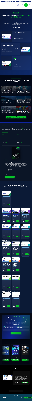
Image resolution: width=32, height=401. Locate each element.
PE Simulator (18, 5)
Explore (12, 395)
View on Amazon (6, 359)
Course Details (5, 216)
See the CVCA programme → (21, 117)
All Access (18, 395)
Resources (21, 4)
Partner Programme (13, 396)
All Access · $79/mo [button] (26, 5)
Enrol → (8, 204)
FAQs (15, 395)
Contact (19, 396)
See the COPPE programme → (11, 117)
